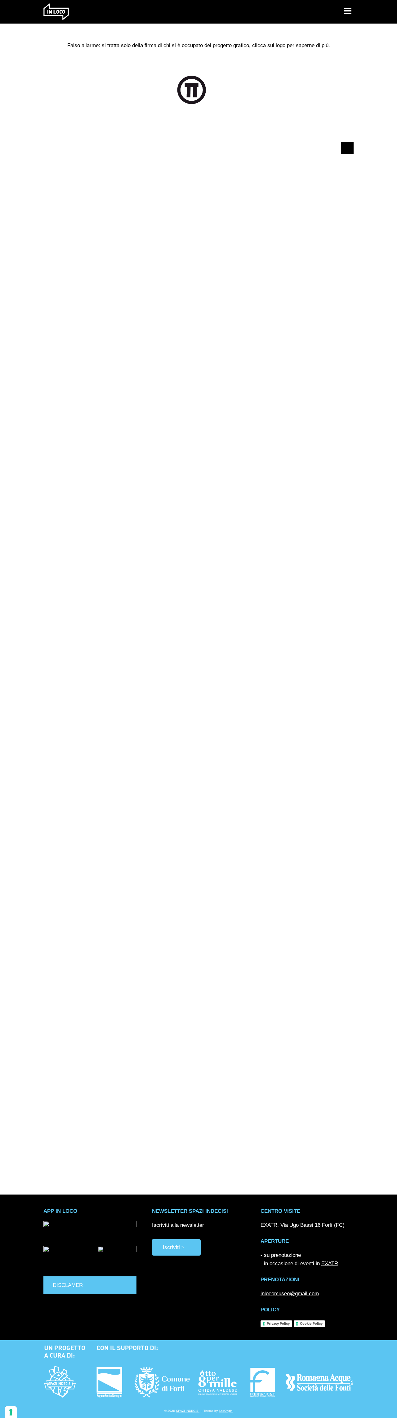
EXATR (329, 1263)
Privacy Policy (278, 1323)
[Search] (346, 148)
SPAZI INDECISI (187, 1410)
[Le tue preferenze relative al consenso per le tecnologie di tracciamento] (11, 1412)
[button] (89, 1285)
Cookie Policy (311, 1323)
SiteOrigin (226, 1410)
